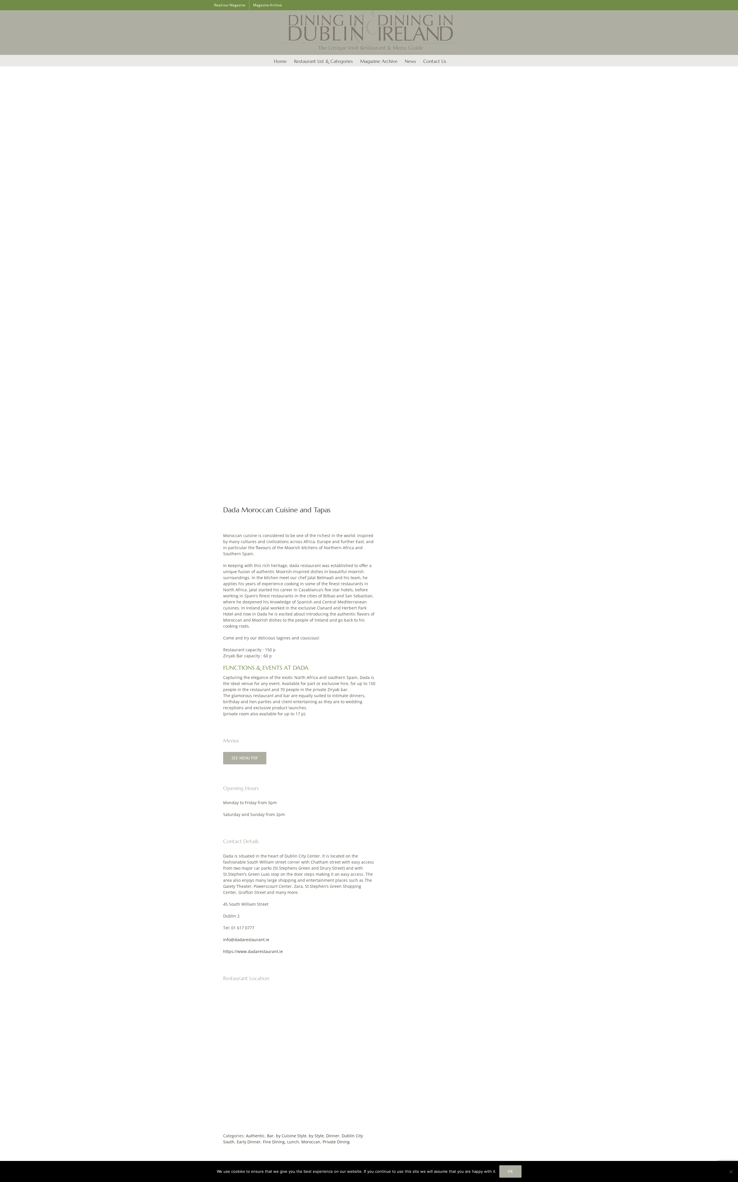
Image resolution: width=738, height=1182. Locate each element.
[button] (455, 60)
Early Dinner (249, 1142)
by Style (316, 1135)
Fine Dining (274, 1142)
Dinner (332, 1135)
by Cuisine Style (291, 1135)
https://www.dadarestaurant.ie (253, 951)
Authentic (255, 1135)
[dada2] (286, 286)
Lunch (293, 1142)
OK (510, 1171)
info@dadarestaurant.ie (246, 939)
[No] (731, 1172)
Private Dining (336, 1142)
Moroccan (310, 1142)
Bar (270, 1135)
